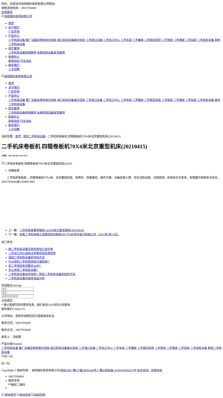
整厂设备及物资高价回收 (41, 40)
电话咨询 (25, 394)
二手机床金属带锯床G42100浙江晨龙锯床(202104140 (52, 230)
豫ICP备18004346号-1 (86, 370)
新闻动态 (14, 60)
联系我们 (14, 65)
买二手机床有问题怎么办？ (25, 265)
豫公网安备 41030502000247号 (117, 370)
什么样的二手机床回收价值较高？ (29, 261)
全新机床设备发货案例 (51, 52)
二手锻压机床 (152, 40)
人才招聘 (14, 69)
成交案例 (14, 48)
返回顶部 (39, 394)
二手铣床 (167, 40)
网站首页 (10, 394)
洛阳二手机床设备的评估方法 (26, 257)
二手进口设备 (94, 40)
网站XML (66, 370)
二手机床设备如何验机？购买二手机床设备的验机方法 (41, 274)
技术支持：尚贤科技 (149, 370)
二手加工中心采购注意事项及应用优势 (32, 253)
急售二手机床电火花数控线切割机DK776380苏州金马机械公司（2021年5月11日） (70, 234)
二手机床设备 (16, 40)
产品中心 (14, 35)
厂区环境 (14, 31)
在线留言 (7, 12)
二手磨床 (138, 40)
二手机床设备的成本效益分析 (26, 278)
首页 (11, 23)
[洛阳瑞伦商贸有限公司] (16, 16)
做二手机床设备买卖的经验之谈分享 (30, 249)
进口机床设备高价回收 (71, 40)
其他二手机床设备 (34, 136)
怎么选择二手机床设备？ (23, 270)
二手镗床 (179, 40)
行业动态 (25, 60)
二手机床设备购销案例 (22, 52)
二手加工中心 (111, 40)
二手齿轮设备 (205, 40)
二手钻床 (191, 40)
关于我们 (14, 27)
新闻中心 (14, 56)
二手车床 (126, 40)
